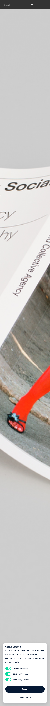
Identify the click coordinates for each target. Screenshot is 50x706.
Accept (25, 689)
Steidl (7, 5)
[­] (41, 4)
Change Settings (25, 697)
